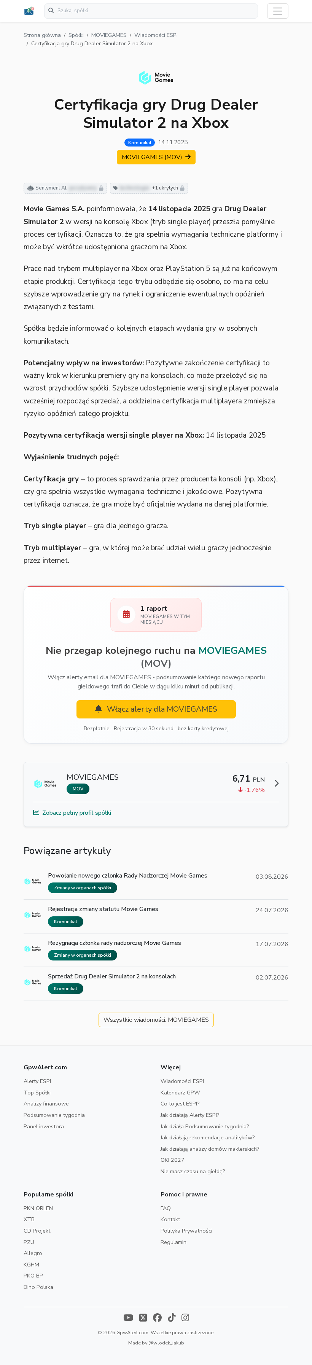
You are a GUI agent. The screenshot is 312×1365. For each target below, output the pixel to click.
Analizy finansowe (46, 1103)
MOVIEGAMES (109, 35)
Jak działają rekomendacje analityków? (208, 1137)
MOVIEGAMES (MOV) (153, 157)
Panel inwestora (44, 1126)
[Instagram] (185, 1318)
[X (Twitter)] (143, 1318)
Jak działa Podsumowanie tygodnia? (205, 1126)
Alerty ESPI (37, 1081)
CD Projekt (37, 1230)
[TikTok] (171, 1318)
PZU (29, 1242)
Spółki (76, 35)
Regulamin (173, 1242)
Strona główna (42, 35)
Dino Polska (38, 1287)
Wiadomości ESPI (156, 35)
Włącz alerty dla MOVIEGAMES (161, 709)
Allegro (33, 1253)
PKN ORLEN (38, 1208)
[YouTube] (128, 1318)
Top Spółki (37, 1092)
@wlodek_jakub (166, 1343)
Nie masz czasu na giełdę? (193, 1171)
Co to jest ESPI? (180, 1103)
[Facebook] (157, 1318)
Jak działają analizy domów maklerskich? (210, 1149)
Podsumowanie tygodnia (54, 1115)
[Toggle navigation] (277, 11)
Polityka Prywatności (186, 1230)
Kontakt (170, 1219)
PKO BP (33, 1275)
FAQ (166, 1208)
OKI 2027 (173, 1160)
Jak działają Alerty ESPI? (190, 1115)
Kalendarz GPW (180, 1092)
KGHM (31, 1264)
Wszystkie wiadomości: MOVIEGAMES (156, 1020)
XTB (29, 1219)
